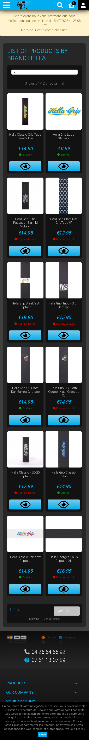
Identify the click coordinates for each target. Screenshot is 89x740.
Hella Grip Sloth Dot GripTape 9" (63, 221)
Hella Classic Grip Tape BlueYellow (25, 136)
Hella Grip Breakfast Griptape (25, 305)
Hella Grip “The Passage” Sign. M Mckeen (25, 222)
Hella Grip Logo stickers (63, 136)
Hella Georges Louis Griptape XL (64, 559)
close (42, 734)
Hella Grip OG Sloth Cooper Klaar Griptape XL (63, 391)
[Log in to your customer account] (83, 5)
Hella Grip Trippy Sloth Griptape (63, 305)
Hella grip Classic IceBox (64, 474)
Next (60, 611)
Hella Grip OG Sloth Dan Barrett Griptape (25, 390)
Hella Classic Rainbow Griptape (25, 559)
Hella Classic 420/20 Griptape (25, 474)
